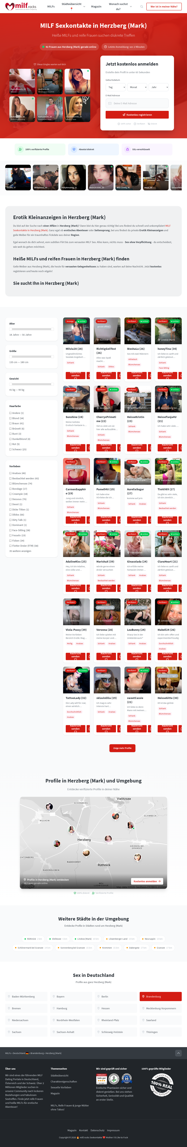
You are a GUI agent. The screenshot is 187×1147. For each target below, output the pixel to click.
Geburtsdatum (113, 80)
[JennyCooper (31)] (86, 853)
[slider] (10, 329)
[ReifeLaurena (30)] (71, 830)
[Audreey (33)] (116, 816)
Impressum (113, 1130)
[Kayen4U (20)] (57, 843)
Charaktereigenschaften (64, 1081)
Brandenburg (37, 1053)
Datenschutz (97, 1130)
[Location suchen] (141, 6)
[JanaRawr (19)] (138, 857)
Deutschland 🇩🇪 (21, 1053)
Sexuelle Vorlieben (61, 1087)
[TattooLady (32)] (49, 807)
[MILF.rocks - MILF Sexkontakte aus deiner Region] (21, 7)
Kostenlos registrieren (139, 114)
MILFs (51, 6)
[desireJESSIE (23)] (108, 839)
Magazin (96, 6)
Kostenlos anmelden (145, 881)
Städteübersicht (59, 1075)
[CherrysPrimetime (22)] (130, 825)
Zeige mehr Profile (122, 748)
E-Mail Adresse (113, 95)
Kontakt (83, 1130)
